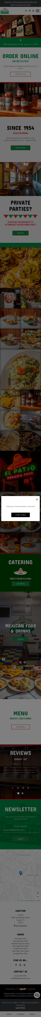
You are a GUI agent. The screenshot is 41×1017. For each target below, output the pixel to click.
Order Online (20, 515)
